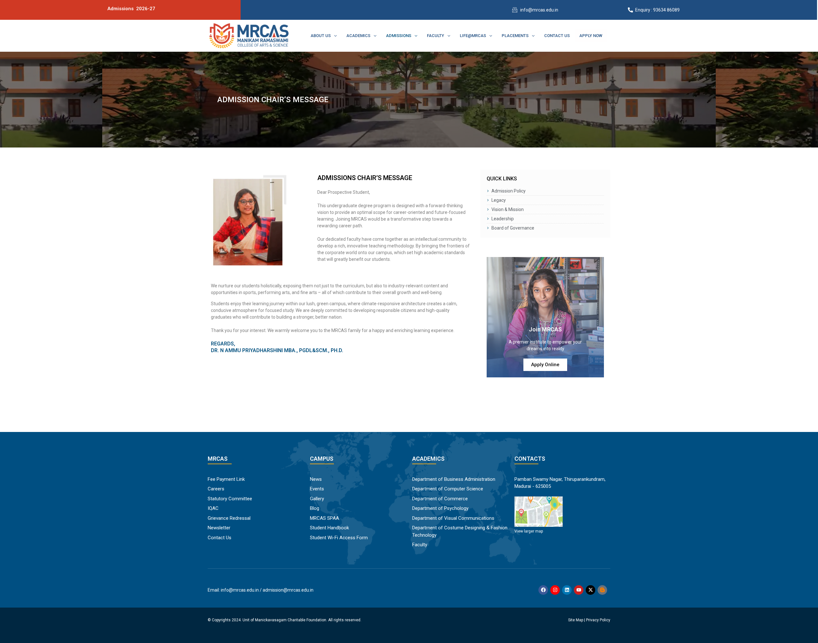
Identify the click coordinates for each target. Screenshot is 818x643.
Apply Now (590, 35)
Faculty (435, 35)
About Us (321, 35)
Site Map (575, 620)
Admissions (398, 35)
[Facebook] (543, 590)
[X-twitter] (590, 590)
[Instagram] (555, 590)
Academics (358, 35)
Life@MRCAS (473, 35)
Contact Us (557, 35)
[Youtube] (578, 590)
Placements (515, 35)
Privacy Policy (598, 620)
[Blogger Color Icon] (602, 590)
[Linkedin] (567, 590)
